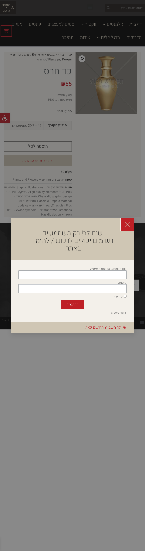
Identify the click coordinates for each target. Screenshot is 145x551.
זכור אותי (119, 296)
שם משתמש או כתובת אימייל (108, 268)
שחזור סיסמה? (118, 313)
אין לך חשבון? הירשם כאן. (105, 327)
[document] (72, 275)
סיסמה (122, 282)
